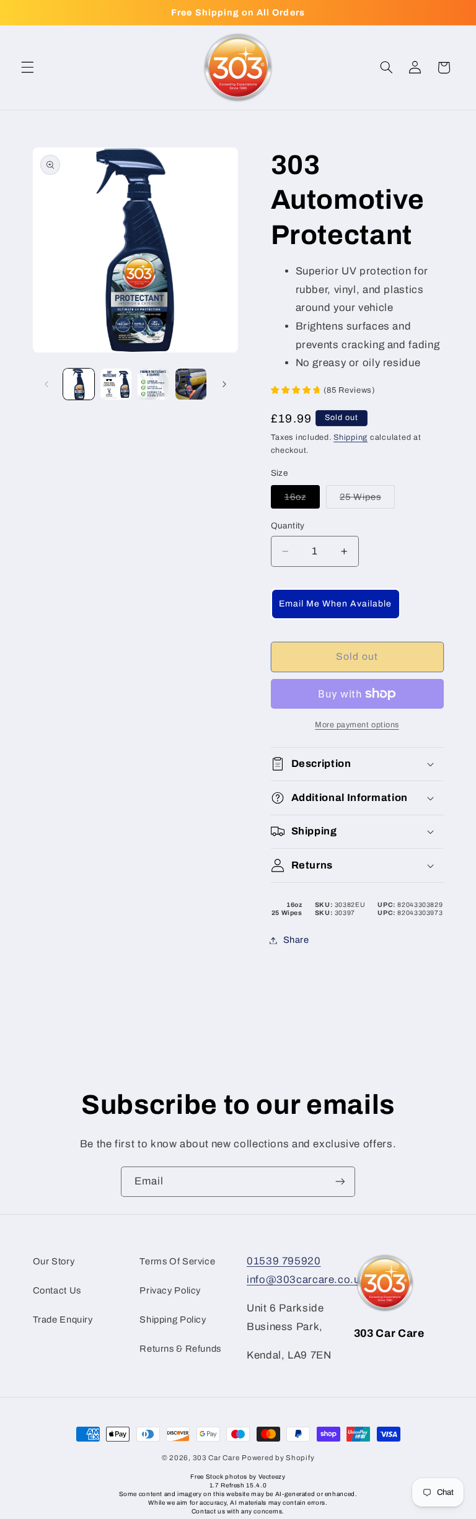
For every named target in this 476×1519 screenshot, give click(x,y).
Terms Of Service (177, 1261)
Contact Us (57, 1290)
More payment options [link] (357, 724)
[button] (27, 67)
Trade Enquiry (63, 1319)
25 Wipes (367, 500)
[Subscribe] (340, 1182)
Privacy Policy (170, 1290)
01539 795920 (284, 1261)
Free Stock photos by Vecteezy (237, 1476)
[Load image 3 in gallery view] (153, 384)
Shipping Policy (172, 1319)
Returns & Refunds (180, 1349)
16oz (302, 500)
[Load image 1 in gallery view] (78, 384)
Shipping (350, 437)
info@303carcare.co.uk (306, 1279)
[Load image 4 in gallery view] (190, 384)
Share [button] (296, 940)
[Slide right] (224, 384)
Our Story (54, 1261)
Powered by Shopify (278, 1457)
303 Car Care (216, 1457)
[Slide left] (46, 384)
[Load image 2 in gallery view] (115, 384)
